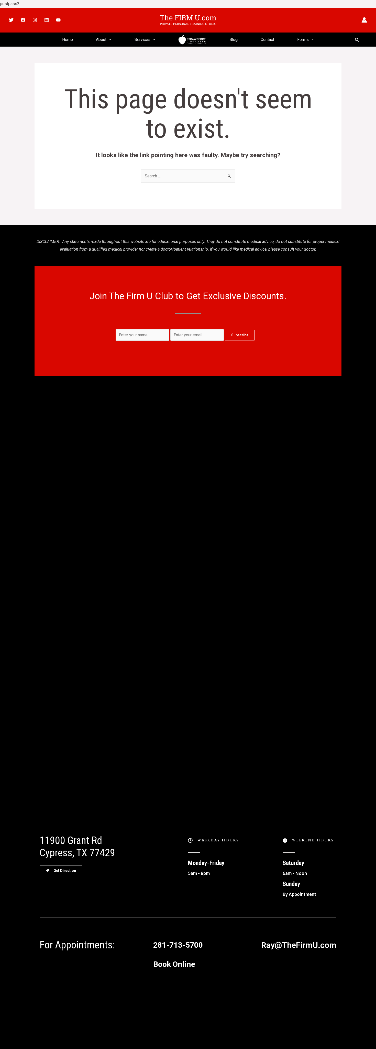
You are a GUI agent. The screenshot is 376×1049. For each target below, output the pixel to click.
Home (67, 39)
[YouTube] (58, 20)
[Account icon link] (364, 20)
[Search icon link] (357, 39)
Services (142, 39)
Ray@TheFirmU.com (298, 945)
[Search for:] (188, 176)
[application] (109, 39)
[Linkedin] (46, 20)
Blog (233, 39)
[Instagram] (34, 20)
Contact (267, 39)
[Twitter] (11, 20)
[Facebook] (23, 20)
